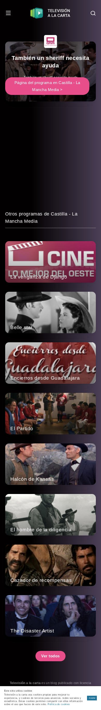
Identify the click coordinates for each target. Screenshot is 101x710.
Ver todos (50, 656)
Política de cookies (59, 704)
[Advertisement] (50, 159)
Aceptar (92, 698)
